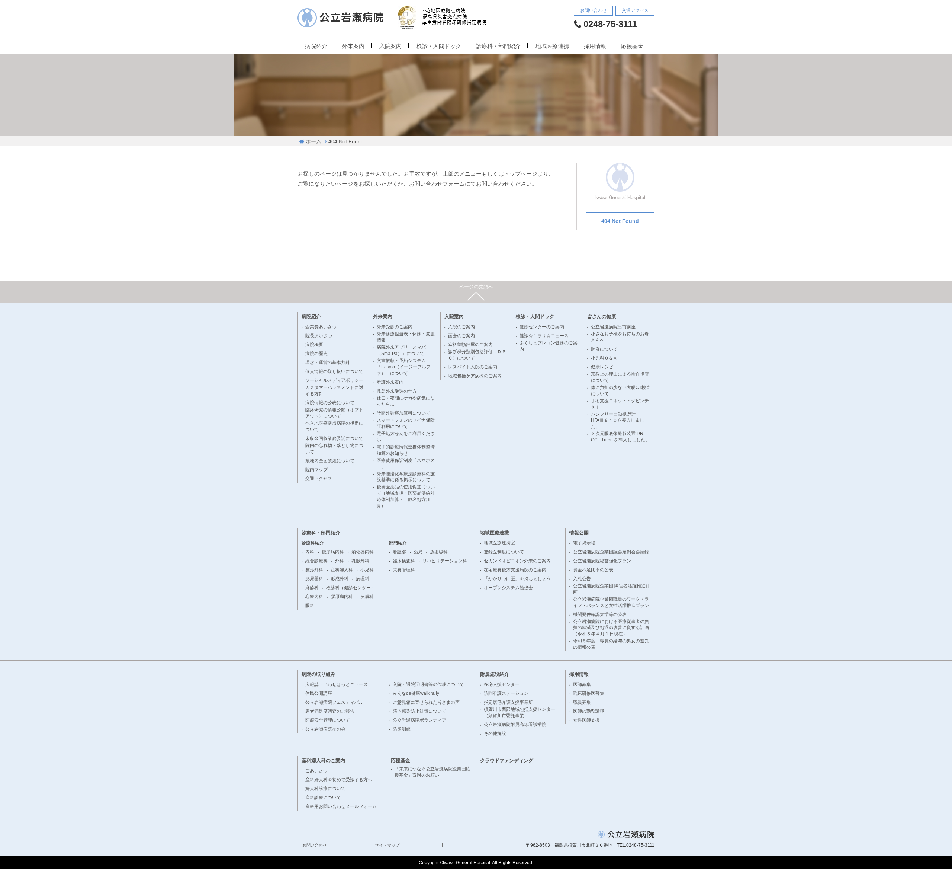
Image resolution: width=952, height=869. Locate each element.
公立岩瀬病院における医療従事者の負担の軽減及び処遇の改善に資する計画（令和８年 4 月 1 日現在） (611, 628)
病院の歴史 (316, 353)
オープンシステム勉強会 (508, 587)
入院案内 (390, 46)
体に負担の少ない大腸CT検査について (620, 390)
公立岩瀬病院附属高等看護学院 (515, 724)
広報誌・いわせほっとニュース (336, 684)
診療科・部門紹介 (498, 46)
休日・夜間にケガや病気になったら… (406, 401)
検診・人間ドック (438, 46)
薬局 (418, 552)
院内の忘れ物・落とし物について (334, 448)
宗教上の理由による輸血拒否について (620, 377)
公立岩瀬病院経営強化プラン (602, 560)
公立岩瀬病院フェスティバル (334, 702)
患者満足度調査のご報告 (329, 711)
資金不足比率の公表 (593, 569)
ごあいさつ (316, 770)
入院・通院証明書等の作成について (428, 684)
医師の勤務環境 (588, 711)
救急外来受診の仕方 (397, 391)
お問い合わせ (593, 10)
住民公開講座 (318, 693)
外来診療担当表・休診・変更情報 (406, 337)
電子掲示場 (584, 543)
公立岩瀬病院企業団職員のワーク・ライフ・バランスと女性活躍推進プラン (611, 602)
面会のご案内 (461, 335)
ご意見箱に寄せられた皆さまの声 (426, 702)
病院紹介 (316, 46)
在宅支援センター (502, 684)
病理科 (362, 578)
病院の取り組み (318, 674)
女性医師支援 (586, 720)
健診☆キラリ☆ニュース (544, 335)
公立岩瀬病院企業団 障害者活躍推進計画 (611, 589)
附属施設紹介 (494, 674)
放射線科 (439, 552)
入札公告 (582, 578)
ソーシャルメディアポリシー (334, 380)
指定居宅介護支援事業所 (508, 702)
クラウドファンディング (506, 760)
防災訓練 (402, 729)
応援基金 (632, 46)
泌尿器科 (314, 578)
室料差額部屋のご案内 (470, 344)
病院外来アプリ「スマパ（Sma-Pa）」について (401, 350)
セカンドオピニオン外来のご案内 (517, 560)
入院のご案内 (461, 326)
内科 (309, 552)
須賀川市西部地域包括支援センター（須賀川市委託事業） (519, 712)
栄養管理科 (404, 569)
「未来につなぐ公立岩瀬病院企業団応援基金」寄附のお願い (432, 772)
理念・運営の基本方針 (327, 362)
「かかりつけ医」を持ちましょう (517, 578)
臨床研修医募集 (588, 693)
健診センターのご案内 (542, 326)
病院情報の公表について (329, 402)
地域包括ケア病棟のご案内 (475, 375)
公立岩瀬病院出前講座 (613, 326)
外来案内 (353, 46)
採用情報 (595, 46)
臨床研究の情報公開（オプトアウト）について (334, 413)
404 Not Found (620, 221)
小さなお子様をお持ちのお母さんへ (620, 337)
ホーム (313, 141)
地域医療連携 (552, 46)
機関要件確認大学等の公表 (600, 614)
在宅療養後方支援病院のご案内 (515, 569)
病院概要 (314, 344)
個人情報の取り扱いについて (334, 371)
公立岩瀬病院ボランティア (419, 720)
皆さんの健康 (601, 316)
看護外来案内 (390, 382)
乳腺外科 (360, 560)
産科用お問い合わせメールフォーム (341, 806)
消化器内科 (362, 552)
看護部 (399, 552)
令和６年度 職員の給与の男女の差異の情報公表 (611, 644)
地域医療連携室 (499, 543)
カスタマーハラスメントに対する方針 (334, 390)
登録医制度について (504, 552)
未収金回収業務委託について (334, 438)
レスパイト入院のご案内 (472, 367)
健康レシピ (602, 367)
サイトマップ (387, 845)
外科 (339, 560)
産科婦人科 (342, 569)
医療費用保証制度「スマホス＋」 (406, 463)
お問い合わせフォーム (437, 183)
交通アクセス (635, 10)
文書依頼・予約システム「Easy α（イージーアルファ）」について (404, 367)
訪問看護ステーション (506, 693)
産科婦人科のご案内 (323, 760)
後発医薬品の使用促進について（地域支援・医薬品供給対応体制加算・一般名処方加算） (406, 496)
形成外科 (339, 578)
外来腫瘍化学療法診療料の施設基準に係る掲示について (406, 477)
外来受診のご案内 (394, 326)
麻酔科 (312, 587)
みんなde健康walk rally (416, 693)
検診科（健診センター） (350, 587)
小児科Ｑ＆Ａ (604, 358)
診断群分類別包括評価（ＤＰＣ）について (477, 355)
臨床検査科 (404, 560)
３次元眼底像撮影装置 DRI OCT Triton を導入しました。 (620, 437)
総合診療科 (316, 560)
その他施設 (495, 733)
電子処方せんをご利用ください (406, 437)
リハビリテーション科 (444, 560)
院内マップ (316, 469)
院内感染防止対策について (419, 711)
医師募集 (582, 684)
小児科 (367, 569)
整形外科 (314, 569)
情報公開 (579, 533)
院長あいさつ (318, 335)
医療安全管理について (327, 720)
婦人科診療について (325, 788)
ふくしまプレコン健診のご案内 (549, 346)
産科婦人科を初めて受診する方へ (338, 779)
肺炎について (604, 349)
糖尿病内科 (333, 552)
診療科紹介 (313, 543)
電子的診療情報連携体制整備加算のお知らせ (406, 450)
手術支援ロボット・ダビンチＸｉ (620, 404)
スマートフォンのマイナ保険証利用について (406, 423)
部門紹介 (398, 543)
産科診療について (323, 797)
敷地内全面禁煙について (329, 460)
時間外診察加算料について (403, 413)
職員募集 (582, 702)
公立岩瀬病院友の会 (325, 729)
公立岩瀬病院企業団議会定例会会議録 (611, 552)
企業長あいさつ (321, 326)
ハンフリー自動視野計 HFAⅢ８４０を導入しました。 (617, 420)
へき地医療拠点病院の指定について (334, 426)
